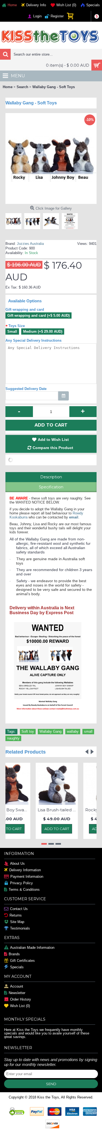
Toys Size (16, 326)
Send (51, 1084)
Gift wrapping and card (24, 309)
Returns (16, 916)
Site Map (17, 922)
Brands (14, 954)
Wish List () (20, 1006)
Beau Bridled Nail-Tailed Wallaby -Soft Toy (22, 809)
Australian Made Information (32, 948)
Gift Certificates (22, 961)
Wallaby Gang (50, 731)
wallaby (73, 731)
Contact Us (19, 909)
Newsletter (17, 993)
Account (16, 987)
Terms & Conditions (24, 890)
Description (51, 477)
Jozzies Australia (30, 244)
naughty (13, 738)
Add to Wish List (53, 439)
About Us (17, 864)
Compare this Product (53, 448)
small (88, 731)
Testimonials (20, 929)
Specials (17, 967)
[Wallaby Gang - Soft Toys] (14, 219)
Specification (51, 487)
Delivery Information (25, 870)
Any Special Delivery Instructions (33, 340)
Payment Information (26, 877)
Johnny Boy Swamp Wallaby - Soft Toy (70, 809)
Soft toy (27, 731)
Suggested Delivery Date (26, 389)
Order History (20, 1000)
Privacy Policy (21, 883)
